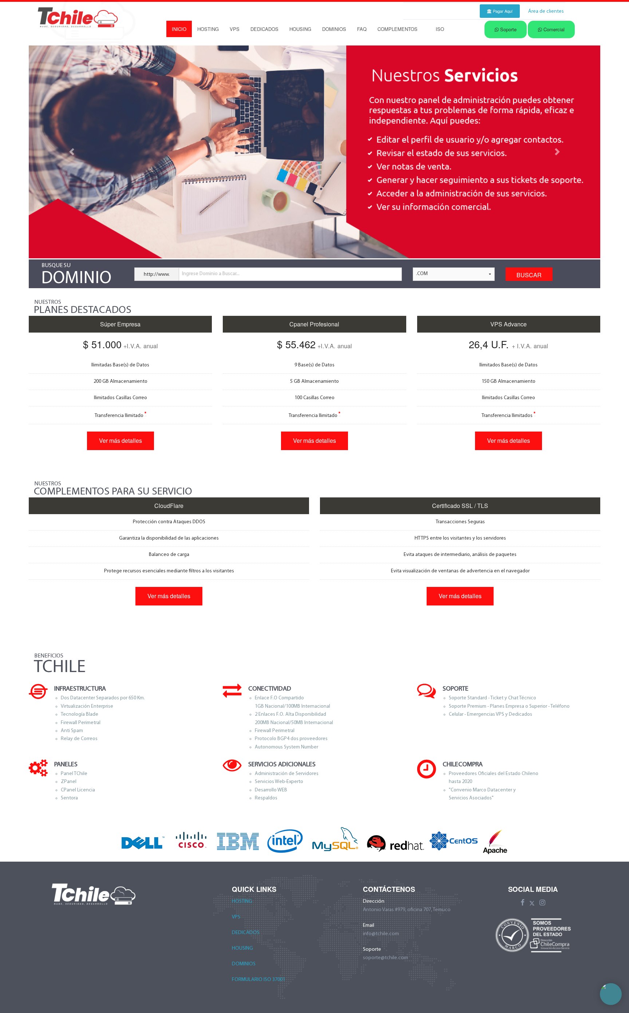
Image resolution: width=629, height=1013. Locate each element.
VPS (235, 28)
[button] (72, 151)
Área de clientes (546, 11)
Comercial (553, 29)
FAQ (362, 28)
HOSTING (208, 28)
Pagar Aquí (502, 11)
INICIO (179, 28)
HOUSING (300, 28)
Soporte (508, 29)
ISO (440, 28)
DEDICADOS (264, 28)
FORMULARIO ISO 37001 (258, 979)
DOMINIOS (334, 28)
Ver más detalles (120, 440)
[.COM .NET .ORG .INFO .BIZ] (454, 277)
